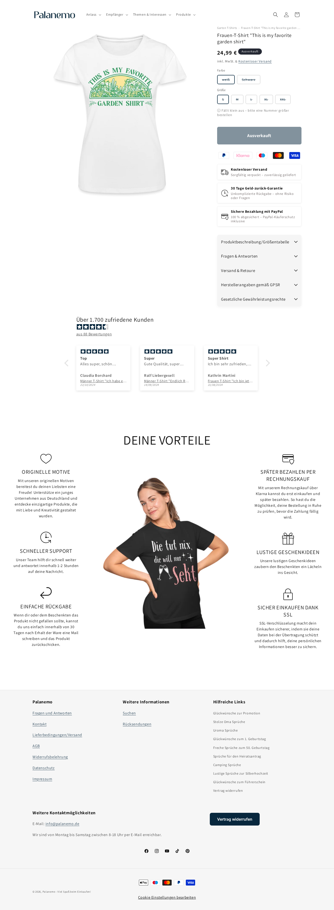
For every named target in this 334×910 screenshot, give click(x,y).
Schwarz (251, 80)
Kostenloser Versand (255, 61)
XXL (285, 100)
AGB (36, 745)
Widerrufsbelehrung (50, 756)
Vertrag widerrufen (228, 790)
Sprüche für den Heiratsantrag (237, 756)
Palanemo (49, 891)
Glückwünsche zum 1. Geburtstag (239, 739)
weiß (228, 80)
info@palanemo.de (62, 823)
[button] (93, 14)
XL (268, 100)
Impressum (42, 778)
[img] (169, 327)
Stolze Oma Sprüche (229, 722)
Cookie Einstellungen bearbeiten (167, 897)
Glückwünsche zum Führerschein (239, 782)
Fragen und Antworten (52, 713)
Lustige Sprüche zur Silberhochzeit (240, 773)
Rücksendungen (137, 724)
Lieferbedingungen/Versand (57, 734)
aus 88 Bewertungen (94, 334)
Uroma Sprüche (225, 730)
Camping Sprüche (227, 765)
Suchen (129, 713)
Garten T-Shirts (227, 28)
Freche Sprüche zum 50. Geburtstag (241, 747)
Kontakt (39, 724)
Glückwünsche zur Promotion (236, 713)
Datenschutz (44, 767)
